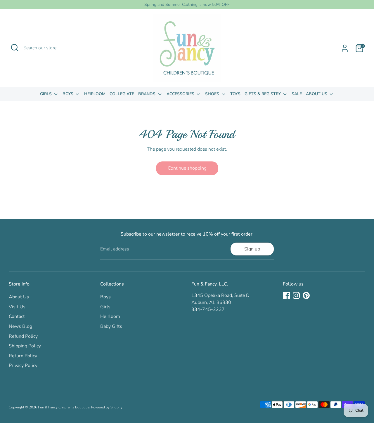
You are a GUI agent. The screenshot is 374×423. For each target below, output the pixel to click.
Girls (46, 94)
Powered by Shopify (106, 407)
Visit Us (17, 307)
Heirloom (94, 94)
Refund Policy (23, 336)
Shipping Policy (25, 346)
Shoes (212, 94)
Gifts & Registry (263, 94)
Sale (297, 94)
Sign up (252, 249)
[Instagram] (296, 295)
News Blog (20, 326)
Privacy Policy (23, 365)
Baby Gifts (111, 326)
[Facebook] (286, 295)
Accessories (181, 94)
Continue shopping (187, 168)
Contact (17, 316)
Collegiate (122, 94)
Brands (147, 94)
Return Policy (23, 356)
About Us (317, 94)
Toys (235, 94)
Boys (69, 94)
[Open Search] (14, 47)
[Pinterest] (306, 295)
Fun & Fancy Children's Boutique (63, 407)
